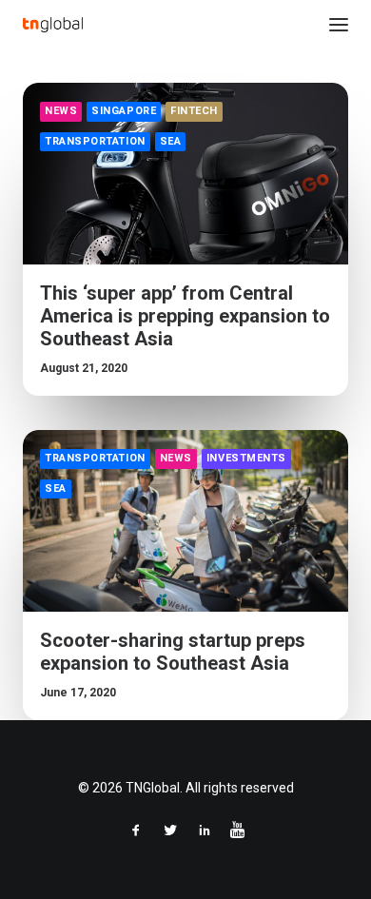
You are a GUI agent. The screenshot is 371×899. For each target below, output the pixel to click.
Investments (246, 458)
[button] (338, 24)
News (61, 111)
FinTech (194, 111)
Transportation (95, 141)
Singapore (123, 111)
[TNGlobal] (53, 24)
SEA (171, 141)
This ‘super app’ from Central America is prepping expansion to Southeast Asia (185, 316)
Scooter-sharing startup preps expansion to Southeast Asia (172, 651)
